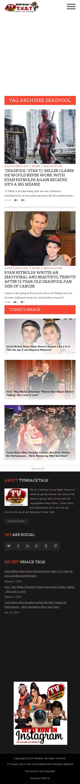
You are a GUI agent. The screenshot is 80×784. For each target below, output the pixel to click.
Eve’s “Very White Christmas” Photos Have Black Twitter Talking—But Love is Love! (39, 589)
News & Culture (53, 166)
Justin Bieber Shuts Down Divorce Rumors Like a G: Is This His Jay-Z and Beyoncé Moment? (38, 573)
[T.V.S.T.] (22, 7)
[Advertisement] (40, 54)
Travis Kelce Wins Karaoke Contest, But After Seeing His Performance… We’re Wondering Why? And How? (35, 605)
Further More (16, 521)
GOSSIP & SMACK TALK (16, 166)
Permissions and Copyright (40, 771)
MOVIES (36, 166)
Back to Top (38, 468)
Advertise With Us (40, 778)
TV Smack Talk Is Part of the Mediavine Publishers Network (40, 764)
